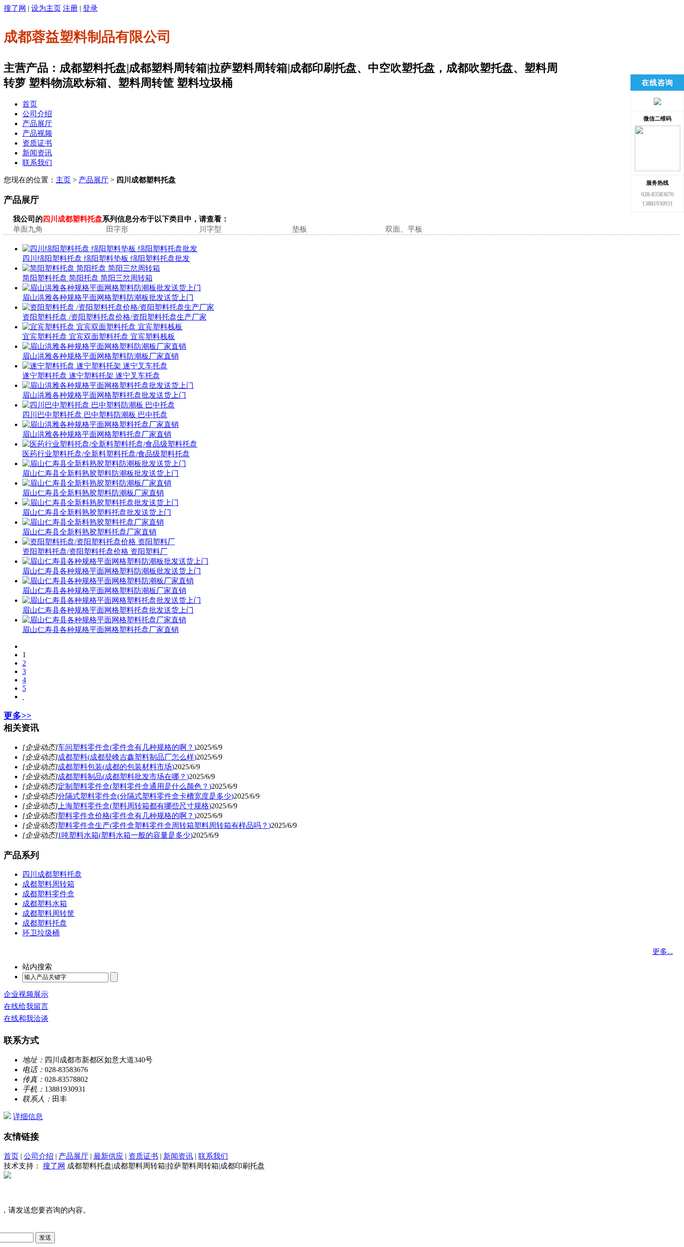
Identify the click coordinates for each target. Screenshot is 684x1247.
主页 (63, 180)
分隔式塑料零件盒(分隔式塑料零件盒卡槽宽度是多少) (146, 796)
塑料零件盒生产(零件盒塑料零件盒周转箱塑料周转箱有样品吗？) (164, 825)
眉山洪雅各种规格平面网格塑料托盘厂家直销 (96, 434)
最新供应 (108, 1156)
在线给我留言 (26, 1006)
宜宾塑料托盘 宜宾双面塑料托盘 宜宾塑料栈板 (98, 336)
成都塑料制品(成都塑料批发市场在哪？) (123, 776)
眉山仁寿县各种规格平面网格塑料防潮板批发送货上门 (111, 571)
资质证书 (37, 143)
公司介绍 (37, 114)
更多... (662, 951)
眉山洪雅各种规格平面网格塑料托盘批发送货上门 (104, 395)
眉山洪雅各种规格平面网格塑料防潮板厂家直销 (100, 356)
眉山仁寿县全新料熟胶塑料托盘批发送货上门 (96, 512)
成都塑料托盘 (44, 923)
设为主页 (46, 8)
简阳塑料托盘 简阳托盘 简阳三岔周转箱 (87, 278)
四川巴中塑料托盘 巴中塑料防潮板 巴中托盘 (95, 415)
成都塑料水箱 (44, 903)
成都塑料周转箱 (48, 884)
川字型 (210, 229)
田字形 (117, 229)
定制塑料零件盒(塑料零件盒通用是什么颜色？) (134, 786)
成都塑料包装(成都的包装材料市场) (116, 767)
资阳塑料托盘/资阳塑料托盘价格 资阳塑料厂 (95, 551)
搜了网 (15, 8)
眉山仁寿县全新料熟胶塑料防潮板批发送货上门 (100, 473)
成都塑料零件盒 (48, 894)
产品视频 (37, 133)
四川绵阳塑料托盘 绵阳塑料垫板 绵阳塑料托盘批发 (106, 258)
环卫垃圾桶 (41, 933)
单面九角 (28, 229)
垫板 (299, 229)
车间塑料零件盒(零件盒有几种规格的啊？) (127, 747)
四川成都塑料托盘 (52, 874)
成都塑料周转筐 (48, 913)
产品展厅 (37, 123)
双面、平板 (403, 229)
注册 (70, 8)
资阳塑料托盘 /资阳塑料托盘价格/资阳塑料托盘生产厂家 (114, 317)
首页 (29, 104)
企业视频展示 (26, 994)
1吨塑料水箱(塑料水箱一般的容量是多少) (125, 835)
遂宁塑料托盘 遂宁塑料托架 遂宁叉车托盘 (91, 376)
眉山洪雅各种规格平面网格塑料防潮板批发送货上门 (108, 297)
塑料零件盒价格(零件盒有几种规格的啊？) (127, 816)
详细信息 (28, 1116)
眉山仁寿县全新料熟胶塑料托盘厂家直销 (89, 532)
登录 (90, 8)
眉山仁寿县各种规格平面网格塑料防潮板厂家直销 (104, 590)
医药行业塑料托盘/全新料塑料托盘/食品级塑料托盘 (106, 454)
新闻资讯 (37, 153)
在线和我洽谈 (26, 1018)
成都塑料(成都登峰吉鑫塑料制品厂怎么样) (127, 757)
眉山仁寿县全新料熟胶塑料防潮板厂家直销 (93, 493)
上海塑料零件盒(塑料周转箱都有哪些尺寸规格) (134, 806)
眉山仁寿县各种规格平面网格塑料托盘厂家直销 (100, 630)
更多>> (18, 715)
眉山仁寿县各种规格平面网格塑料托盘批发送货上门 (108, 610)
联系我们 (37, 163)
